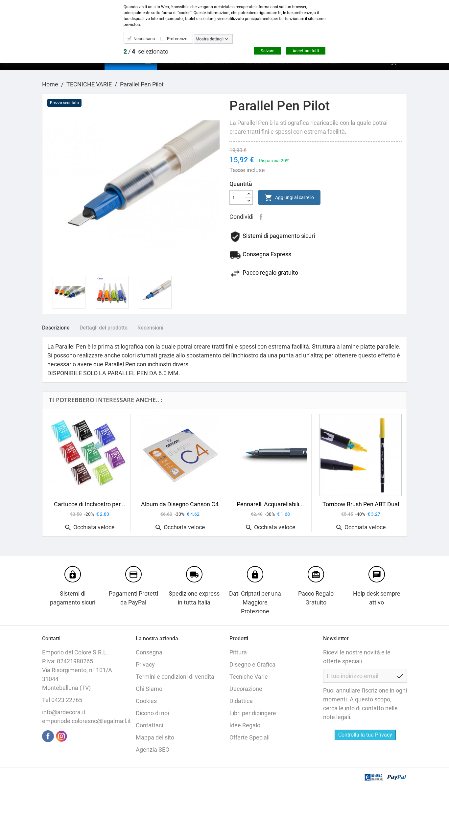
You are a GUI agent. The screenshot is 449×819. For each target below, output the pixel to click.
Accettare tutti (306, 50)
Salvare (267, 50)
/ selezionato (146, 51)
